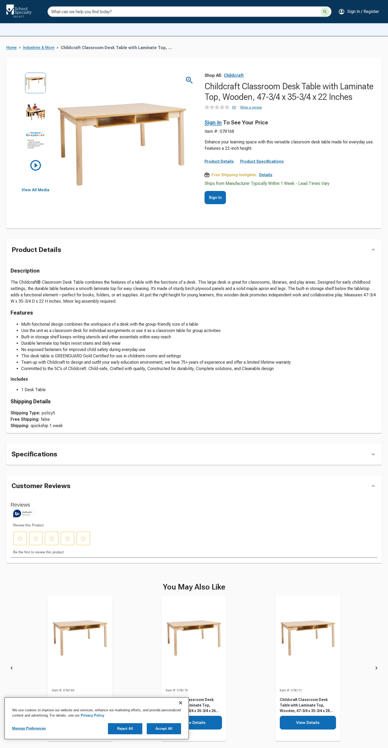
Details (265, 174)
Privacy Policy (92, 715)
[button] (358, 11)
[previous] (11, 668)
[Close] (180, 703)
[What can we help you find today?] (325, 11)
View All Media (35, 190)
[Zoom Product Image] (189, 80)
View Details (194, 722)
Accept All (163, 729)
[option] (35, 86)
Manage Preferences (29, 728)
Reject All (125, 729)
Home (11, 47)
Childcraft (234, 75)
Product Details (219, 161)
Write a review (251, 107)
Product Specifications (262, 161)
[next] (376, 668)
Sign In (213, 122)
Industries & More (38, 47)
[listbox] (35, 130)
